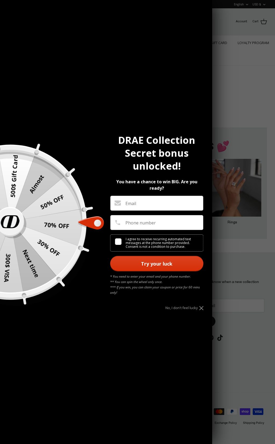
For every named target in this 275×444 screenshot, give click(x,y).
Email (130, 203)
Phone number (140, 223)
